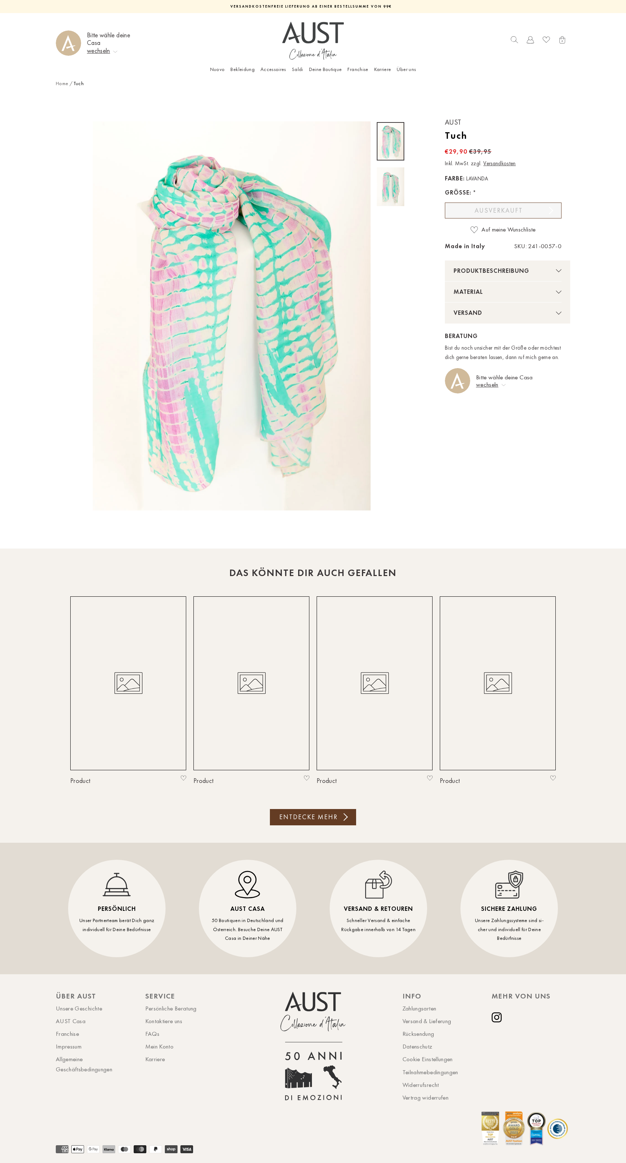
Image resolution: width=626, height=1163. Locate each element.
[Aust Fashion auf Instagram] (498, 1017)
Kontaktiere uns (163, 1021)
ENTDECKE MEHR (308, 817)
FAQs (152, 1033)
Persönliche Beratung (171, 1008)
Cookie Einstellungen (427, 1059)
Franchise (357, 69)
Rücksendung (418, 1033)
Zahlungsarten (419, 1008)
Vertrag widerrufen (425, 1097)
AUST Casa (70, 1021)
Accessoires (273, 69)
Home (62, 83)
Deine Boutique (325, 69)
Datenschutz (417, 1046)
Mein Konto (159, 1046)
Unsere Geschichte (79, 1008)
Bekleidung (242, 69)
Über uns (406, 69)
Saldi (297, 69)
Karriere (382, 69)
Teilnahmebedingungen (430, 1072)
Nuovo (217, 69)
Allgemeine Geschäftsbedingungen (84, 1063)
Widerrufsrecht (420, 1084)
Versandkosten (499, 163)
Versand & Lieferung (426, 1021)
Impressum (69, 1046)
